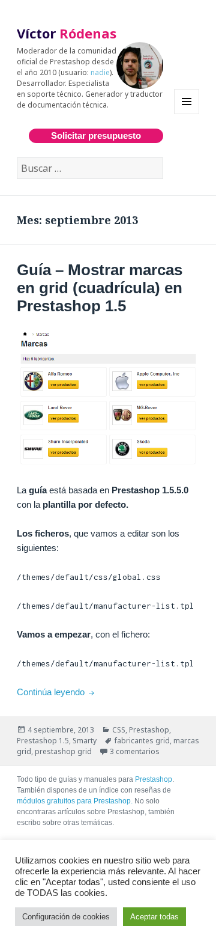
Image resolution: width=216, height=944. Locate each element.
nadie (100, 72)
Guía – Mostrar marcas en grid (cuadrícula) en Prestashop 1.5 (99, 288)
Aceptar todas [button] (154, 916)
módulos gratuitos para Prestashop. (75, 801)
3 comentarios (135, 751)
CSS (118, 730)
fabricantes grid (142, 740)
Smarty (85, 740)
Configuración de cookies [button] (66, 916)
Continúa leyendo (57, 692)
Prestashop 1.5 (43, 740)
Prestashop (149, 730)
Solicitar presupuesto (96, 135)
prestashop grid (63, 751)
